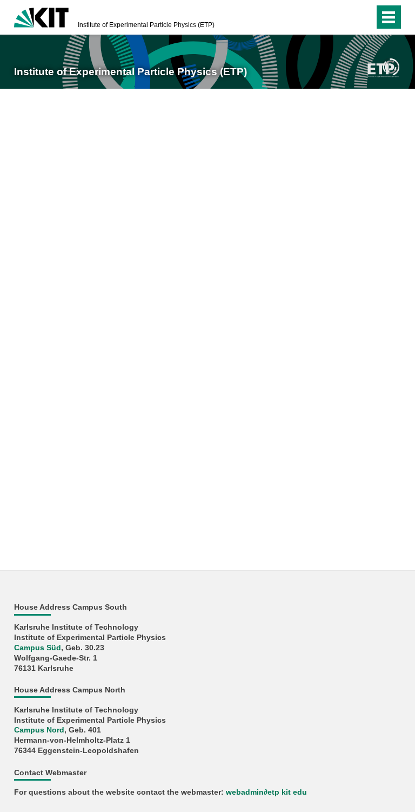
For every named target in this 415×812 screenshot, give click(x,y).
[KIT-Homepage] (41, 16)
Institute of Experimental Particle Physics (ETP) (146, 25)
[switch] (344, 17)
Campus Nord (39, 730)
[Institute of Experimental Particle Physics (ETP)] (383, 67)
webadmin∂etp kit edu (266, 792)
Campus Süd (37, 648)
